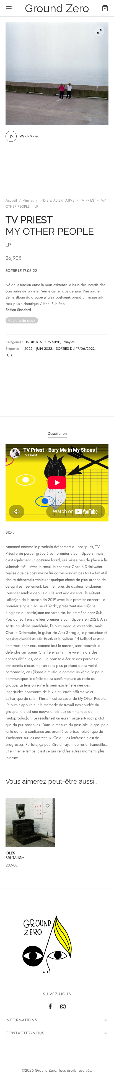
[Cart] (105, 8)
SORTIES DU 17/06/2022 (75, 348)
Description (57, 433)
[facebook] (50, 1007)
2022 (28, 348)
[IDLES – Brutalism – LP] (30, 822)
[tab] (57, 433)
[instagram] (63, 1007)
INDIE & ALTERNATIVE (57, 200)
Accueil (11, 200)
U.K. (10, 355)
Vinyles (28, 200)
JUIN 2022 (44, 348)
